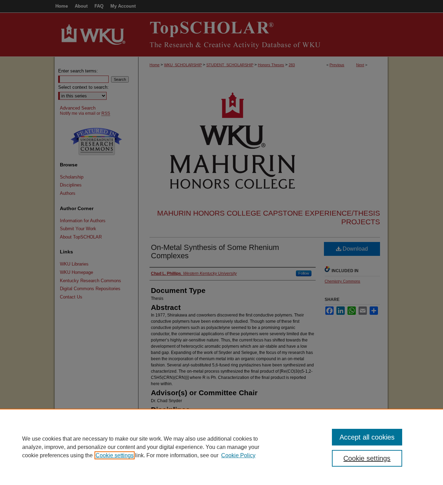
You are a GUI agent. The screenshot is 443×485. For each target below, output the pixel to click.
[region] (221, 447)
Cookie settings (115, 455)
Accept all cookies (367, 437)
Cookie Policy (238, 455)
